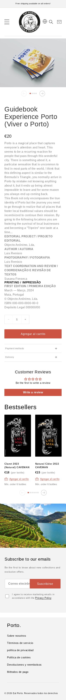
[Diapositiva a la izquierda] (24, 93)
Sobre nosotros (16, 635)
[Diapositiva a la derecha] (42, 93)
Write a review (33, 392)
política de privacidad (20, 650)
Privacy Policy (43, 598)
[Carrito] (58, 21)
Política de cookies (19, 657)
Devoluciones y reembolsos (24, 664)
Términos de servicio (20, 642)
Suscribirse (45, 583)
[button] (6, 21)
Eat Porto (18, 693)
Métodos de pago (18, 671)
